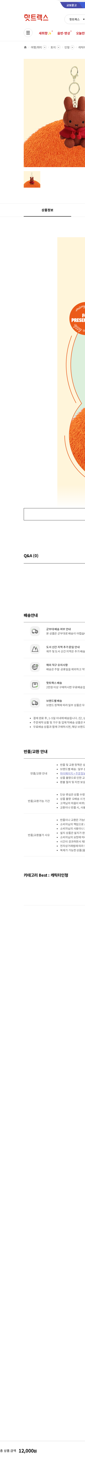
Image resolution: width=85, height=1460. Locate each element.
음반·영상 (63, 33)
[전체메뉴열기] (28, 32)
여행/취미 (36, 47)
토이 (53, 47)
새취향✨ (45, 33)
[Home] (25, 47)
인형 (67, 47)
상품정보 (47, 210)
